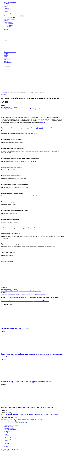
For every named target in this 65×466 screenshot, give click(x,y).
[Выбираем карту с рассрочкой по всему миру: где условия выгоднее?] (17, 378)
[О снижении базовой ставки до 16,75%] (17, 325)
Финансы (7, 3)
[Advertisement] (32, 80)
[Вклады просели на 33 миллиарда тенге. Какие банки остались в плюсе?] (17, 404)
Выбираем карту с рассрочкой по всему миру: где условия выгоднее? (26, 382)
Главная (3, 92)
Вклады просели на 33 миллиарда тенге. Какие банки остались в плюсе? (28, 407)
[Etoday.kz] (13, 38)
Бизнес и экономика (10, 2)
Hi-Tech (6, 5)
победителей (39, 128)
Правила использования (11, 425)
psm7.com (42, 122)
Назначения (7, 9)
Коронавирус (8, 13)
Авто (5, 6)
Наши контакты (8, 426)
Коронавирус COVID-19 (42, 414)
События (6, 8)
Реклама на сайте (9, 428)
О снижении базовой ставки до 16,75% (15, 328)
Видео (6, 11)
